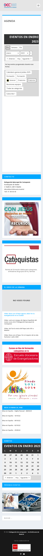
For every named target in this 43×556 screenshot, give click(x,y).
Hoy (18, 59)
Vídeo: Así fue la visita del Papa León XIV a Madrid (19, 329)
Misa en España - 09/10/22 (11, 420)
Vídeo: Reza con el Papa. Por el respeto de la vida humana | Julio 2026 (21, 336)
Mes (8, 47)
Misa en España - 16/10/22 (11, 416)
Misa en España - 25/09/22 (11, 430)
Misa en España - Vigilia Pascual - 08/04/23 (17, 411)
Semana (14, 47)
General (12, 80)
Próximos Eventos (12, 485)
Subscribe (10, 94)
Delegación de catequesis (17, 532)
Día (20, 47)
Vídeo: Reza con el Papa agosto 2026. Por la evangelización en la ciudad (19, 314)
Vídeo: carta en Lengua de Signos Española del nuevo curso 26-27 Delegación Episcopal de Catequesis (20, 322)
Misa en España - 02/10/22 (11, 425)
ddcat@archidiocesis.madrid (14, 189)
